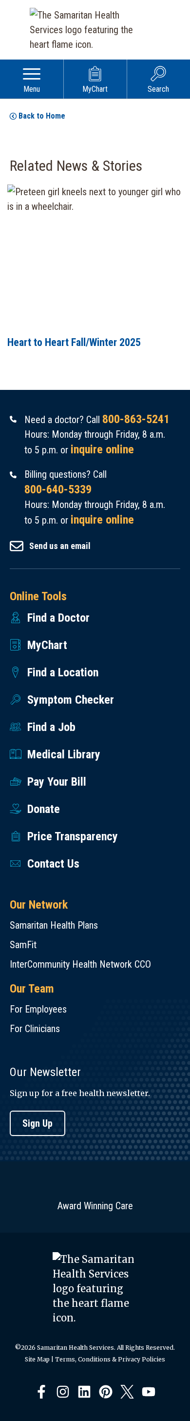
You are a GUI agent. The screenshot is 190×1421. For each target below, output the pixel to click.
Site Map (37, 1359)
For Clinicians (35, 1029)
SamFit (23, 945)
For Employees (38, 1009)
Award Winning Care (95, 1206)
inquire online (102, 449)
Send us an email (60, 546)
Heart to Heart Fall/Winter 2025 (74, 342)
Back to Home (42, 116)
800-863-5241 (136, 419)
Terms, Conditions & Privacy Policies (110, 1359)
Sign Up (37, 1123)
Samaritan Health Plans (54, 925)
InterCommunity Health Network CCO (80, 964)
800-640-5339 (58, 489)
